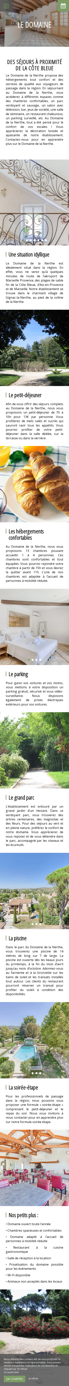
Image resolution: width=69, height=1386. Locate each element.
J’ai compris (14, 1379)
